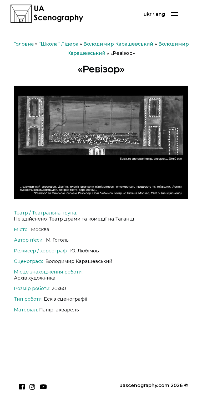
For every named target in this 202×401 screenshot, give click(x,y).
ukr (148, 14)
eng (160, 14)
